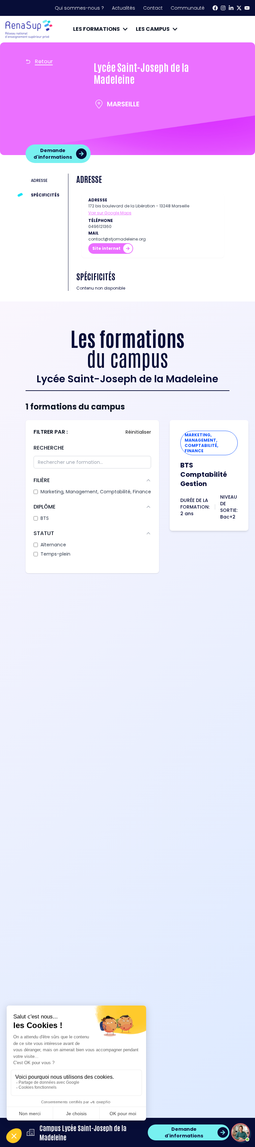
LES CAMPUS (153, 29)
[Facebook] (215, 8)
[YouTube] (247, 8)
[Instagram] (223, 8)
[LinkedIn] (231, 8)
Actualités (123, 8)
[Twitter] (239, 8)
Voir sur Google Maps (109, 213)
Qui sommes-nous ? (79, 8)
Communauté (188, 8)
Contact (153, 8)
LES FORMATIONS (96, 29)
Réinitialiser (138, 432)
